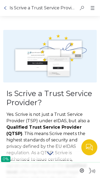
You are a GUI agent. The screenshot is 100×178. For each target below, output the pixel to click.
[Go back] (5, 8)
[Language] (82, 170)
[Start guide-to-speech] (92, 170)
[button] (82, 8)
